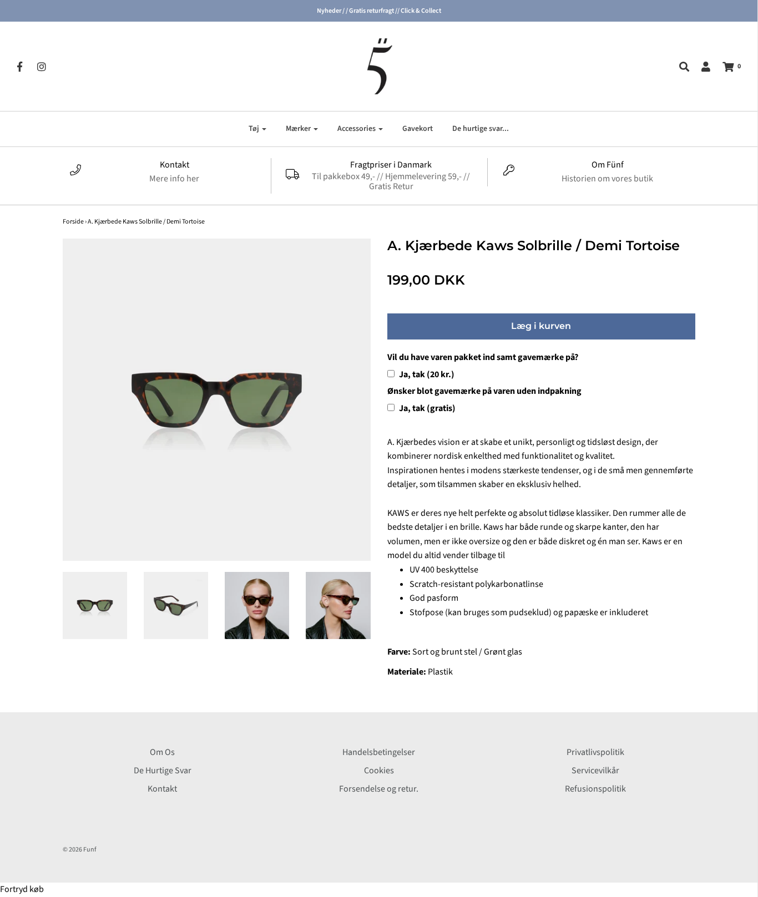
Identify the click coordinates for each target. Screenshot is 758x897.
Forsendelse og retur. (378, 789)
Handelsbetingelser (378, 752)
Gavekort (417, 128)
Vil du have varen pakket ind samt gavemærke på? (482, 357)
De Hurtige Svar (162, 770)
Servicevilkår (595, 770)
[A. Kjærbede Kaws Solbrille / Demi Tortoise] (95, 606)
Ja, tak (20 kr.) (425, 374)
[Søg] (678, 67)
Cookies (379, 770)
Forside (73, 221)
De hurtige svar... (480, 128)
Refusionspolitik (595, 789)
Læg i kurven (541, 326)
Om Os (162, 752)
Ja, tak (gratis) (426, 408)
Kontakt (162, 789)
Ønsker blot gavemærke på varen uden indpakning (484, 391)
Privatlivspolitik (595, 752)
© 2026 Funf (80, 849)
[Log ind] (700, 67)
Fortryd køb (22, 889)
